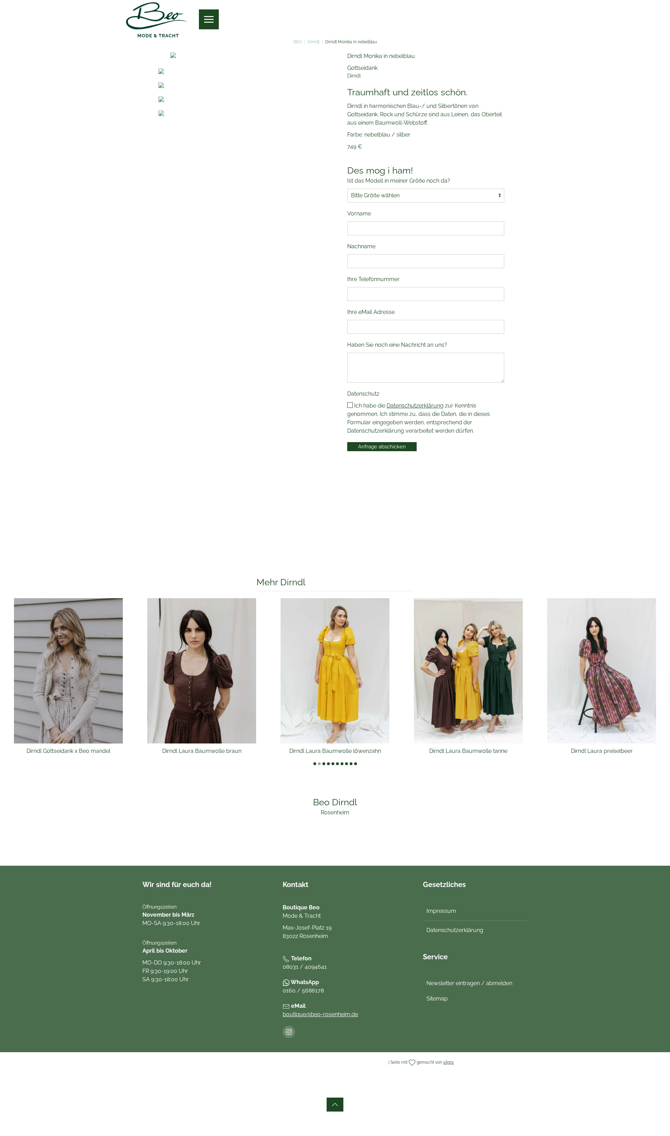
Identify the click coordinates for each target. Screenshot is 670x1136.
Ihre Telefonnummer (373, 279)
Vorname (359, 213)
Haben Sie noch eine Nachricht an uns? (397, 345)
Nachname (361, 246)
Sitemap (437, 998)
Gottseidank (362, 68)
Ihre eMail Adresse (371, 312)
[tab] (314, 763)
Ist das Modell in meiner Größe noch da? (398, 180)
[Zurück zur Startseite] (157, 19)
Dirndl (354, 76)
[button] (209, 19)
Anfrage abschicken (382, 447)
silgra (448, 1062)
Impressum (441, 911)
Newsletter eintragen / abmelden (469, 983)
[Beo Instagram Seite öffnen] (289, 1032)
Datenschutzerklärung (415, 405)
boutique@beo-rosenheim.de (320, 1014)
